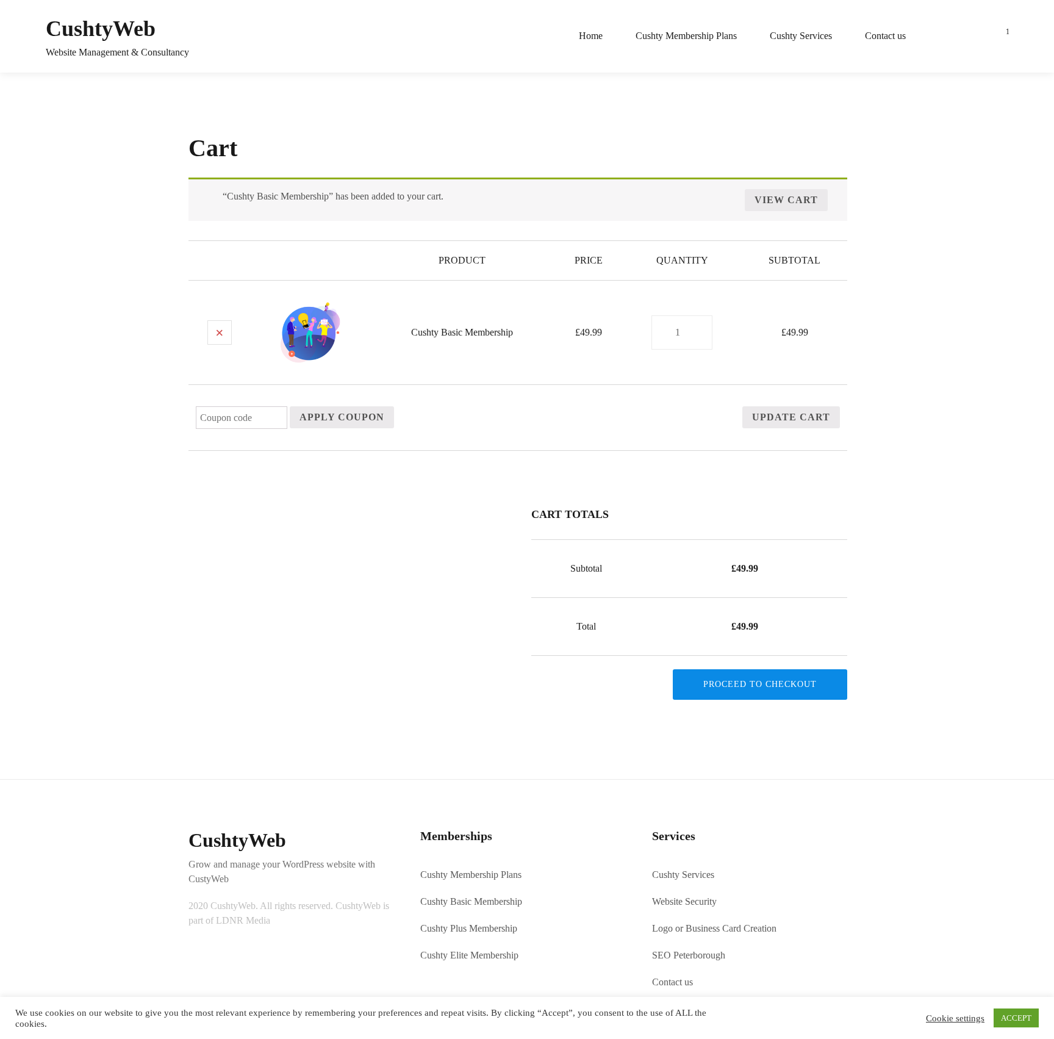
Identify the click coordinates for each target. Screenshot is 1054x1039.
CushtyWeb (101, 28)
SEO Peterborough (688, 955)
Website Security (684, 901)
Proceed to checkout (760, 684)
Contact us (885, 36)
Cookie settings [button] (955, 1018)
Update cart (791, 417)
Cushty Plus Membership (468, 928)
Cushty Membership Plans (686, 36)
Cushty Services (801, 36)
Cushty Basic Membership (462, 332)
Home (591, 36)
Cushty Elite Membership (469, 955)
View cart (786, 200)
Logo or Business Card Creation (714, 928)
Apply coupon (341, 417)
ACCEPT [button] (1016, 1018)
